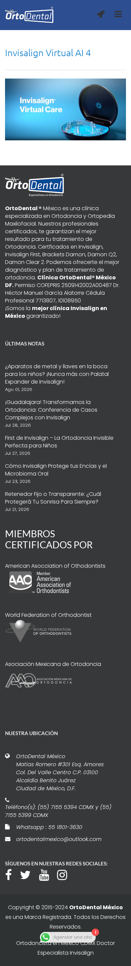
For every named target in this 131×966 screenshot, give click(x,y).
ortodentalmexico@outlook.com (58, 839)
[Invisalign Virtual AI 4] (65, 108)
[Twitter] (29, 874)
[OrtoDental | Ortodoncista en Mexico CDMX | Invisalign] (29, 15)
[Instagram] (65, 874)
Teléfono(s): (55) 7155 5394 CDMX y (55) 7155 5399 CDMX (58, 811)
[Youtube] (47, 874)
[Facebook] (11, 874)
